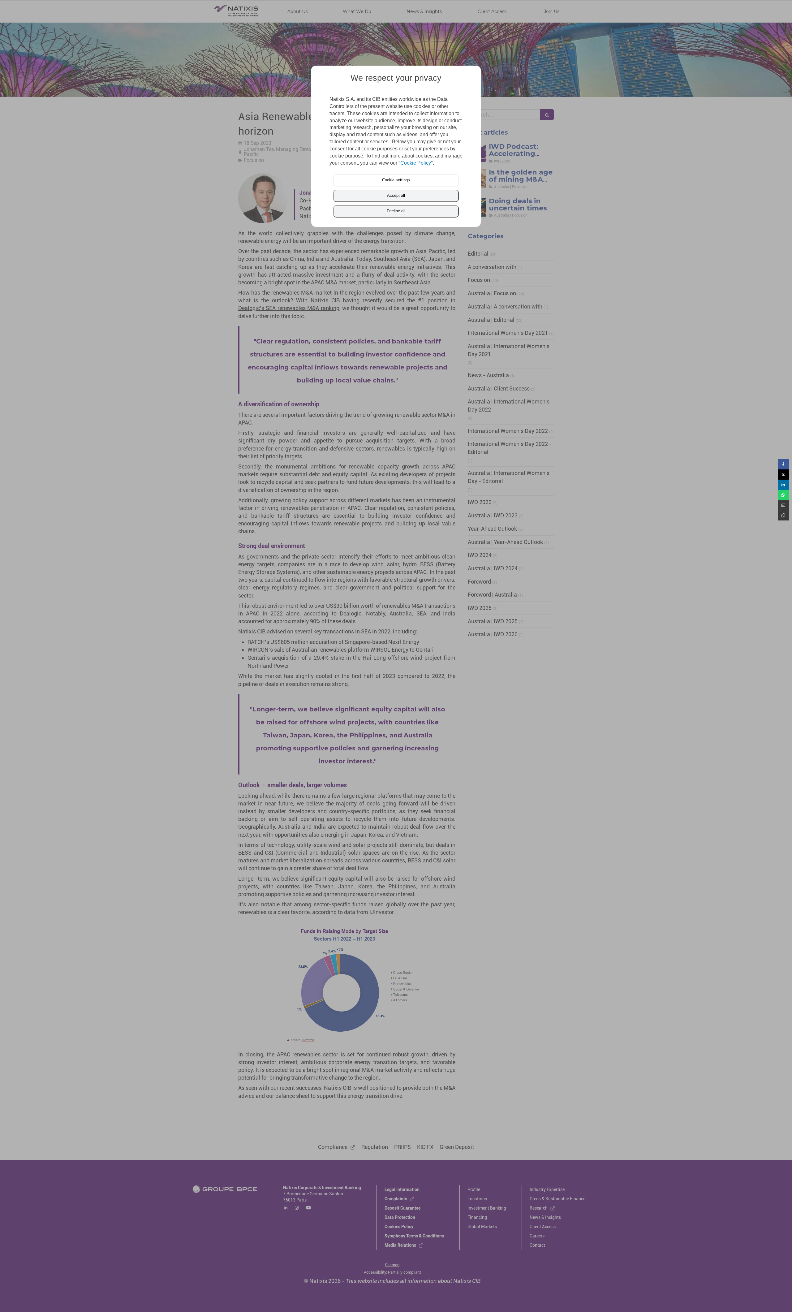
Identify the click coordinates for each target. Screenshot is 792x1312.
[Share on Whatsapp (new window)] (783, 495)
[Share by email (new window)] (783, 505)
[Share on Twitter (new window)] (783, 474)
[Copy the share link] (783, 515)
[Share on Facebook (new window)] (783, 464)
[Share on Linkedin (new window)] (783, 485)
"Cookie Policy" (415, 163)
